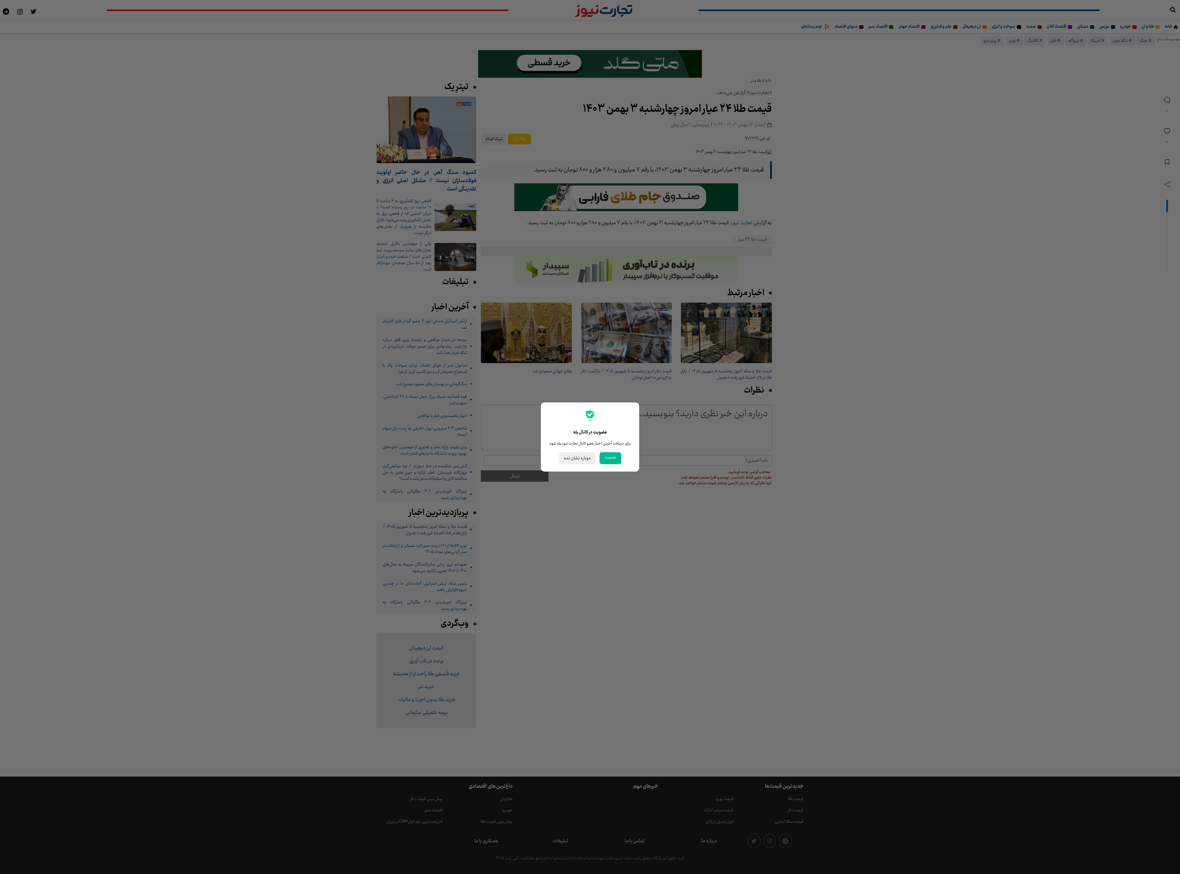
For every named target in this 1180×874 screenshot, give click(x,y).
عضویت (610, 457)
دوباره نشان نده (577, 458)
